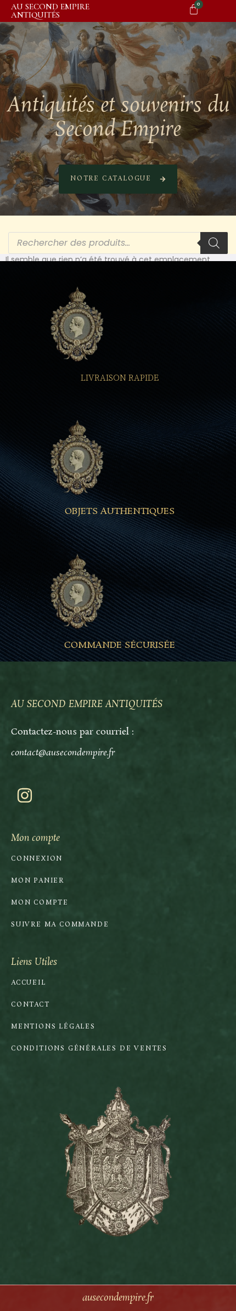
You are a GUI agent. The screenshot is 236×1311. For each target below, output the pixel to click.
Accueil (28, 983)
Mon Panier (37, 881)
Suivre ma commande (60, 924)
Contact (30, 1005)
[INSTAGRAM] (24, 795)
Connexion (37, 859)
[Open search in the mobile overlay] (118, 243)
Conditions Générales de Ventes (89, 1048)
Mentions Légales (53, 1026)
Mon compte (40, 903)
